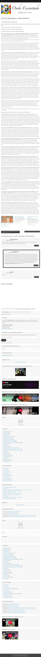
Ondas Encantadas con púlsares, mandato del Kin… (12, 565)
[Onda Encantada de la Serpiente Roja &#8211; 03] (34, 220)
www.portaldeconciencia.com (8, 480)
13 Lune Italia (5, 469)
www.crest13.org (6, 473)
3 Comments (12, 19)
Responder (36, 245)
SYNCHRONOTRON (6, 456)
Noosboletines (5, 560)
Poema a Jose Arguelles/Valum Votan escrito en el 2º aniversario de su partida (22, 515)
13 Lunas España (6, 468)
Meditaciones (6, 570)
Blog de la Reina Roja (7, 471)
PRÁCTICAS (5, 452)
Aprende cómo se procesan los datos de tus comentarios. (25, 308)
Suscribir (3, 340)
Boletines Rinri (5, 435)
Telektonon (5, 457)
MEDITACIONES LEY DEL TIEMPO (9, 441)
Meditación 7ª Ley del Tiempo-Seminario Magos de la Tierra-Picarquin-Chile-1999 (17, 489)
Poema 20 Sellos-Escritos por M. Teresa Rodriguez (11, 450)
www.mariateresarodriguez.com (7, 355)
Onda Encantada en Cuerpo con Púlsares (10, 447)
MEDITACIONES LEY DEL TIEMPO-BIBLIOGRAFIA (12, 442)
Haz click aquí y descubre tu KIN (20, 362)
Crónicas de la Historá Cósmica (8, 436)
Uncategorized (5, 459)
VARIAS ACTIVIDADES (7, 460)
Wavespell (5, 461)
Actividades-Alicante (6, 431)
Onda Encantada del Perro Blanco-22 (9, 487)
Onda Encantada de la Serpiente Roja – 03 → (32, 231)
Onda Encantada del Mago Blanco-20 (9, 498)
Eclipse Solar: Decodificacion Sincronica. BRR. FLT (11, 494)
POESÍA (4, 451)
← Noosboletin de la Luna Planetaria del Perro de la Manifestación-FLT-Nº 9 (10, 232)
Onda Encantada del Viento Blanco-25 (13, 511)
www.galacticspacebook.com (8, 475)
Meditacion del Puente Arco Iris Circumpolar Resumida (12, 493)
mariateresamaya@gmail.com (7, 328)
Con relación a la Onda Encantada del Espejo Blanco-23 (15, 610)
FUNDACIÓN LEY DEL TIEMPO (5, 16)
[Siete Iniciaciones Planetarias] (20, 219)
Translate (8, 314)
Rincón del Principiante (7, 455)
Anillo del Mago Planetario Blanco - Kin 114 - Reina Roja (12, 497)
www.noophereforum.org (7, 478)
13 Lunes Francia (6, 470)
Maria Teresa (3, 19)
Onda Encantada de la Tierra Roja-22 (9, 492)
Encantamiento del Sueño (7, 437)
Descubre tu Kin (6, 488)
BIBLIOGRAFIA (5, 432)
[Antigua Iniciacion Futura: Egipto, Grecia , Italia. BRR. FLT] (7, 219)
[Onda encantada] (20, 8)
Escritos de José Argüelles (7, 438)
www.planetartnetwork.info (7, 479)
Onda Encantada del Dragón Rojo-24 (12, 512)
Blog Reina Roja (6, 433)
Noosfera (4, 445)
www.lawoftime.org (6, 593)
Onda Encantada (6, 446)
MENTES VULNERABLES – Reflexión (12, 606)
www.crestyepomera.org (7, 474)
